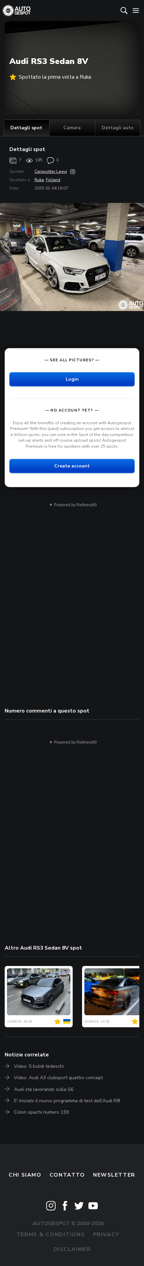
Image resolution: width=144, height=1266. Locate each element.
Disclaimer (72, 1249)
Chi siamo (25, 1175)
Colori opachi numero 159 (41, 1112)
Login (72, 379)
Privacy (106, 1234)
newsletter (114, 1175)
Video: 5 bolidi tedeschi (39, 1066)
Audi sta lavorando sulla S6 (43, 1089)
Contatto (67, 1175)
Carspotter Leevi (50, 171)
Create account (72, 465)
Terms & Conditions (50, 1234)
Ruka (39, 179)
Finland (53, 179)
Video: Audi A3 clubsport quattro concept (58, 1077)
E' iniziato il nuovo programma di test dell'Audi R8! (67, 1101)
